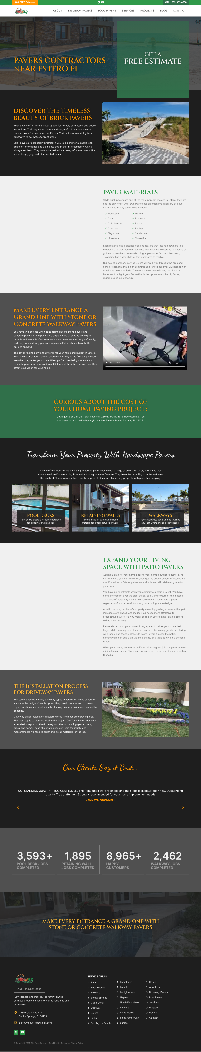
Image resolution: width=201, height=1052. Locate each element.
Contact (179, 10)
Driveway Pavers (80, 10)
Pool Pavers (107, 10)
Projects (147, 10)
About (57, 10)
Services (128, 10)
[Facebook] (99, 2)
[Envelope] (102, 2)
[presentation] (18, 807)
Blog (163, 10)
